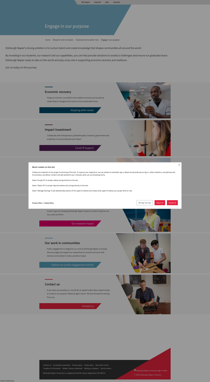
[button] (179, 164)
